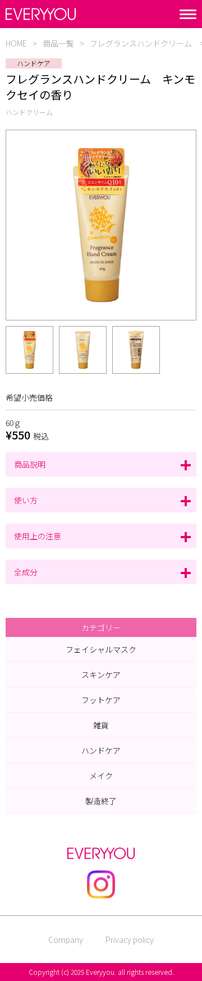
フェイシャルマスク (101, 649)
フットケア (101, 699)
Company (65, 939)
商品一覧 (58, 43)
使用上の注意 (37, 536)
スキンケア (101, 674)
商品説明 (29, 464)
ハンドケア (101, 750)
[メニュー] (188, 14)
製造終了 (101, 800)
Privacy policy (129, 939)
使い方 (26, 500)
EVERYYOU (41, 14)
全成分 (26, 571)
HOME (16, 43)
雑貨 (101, 725)
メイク (101, 775)
